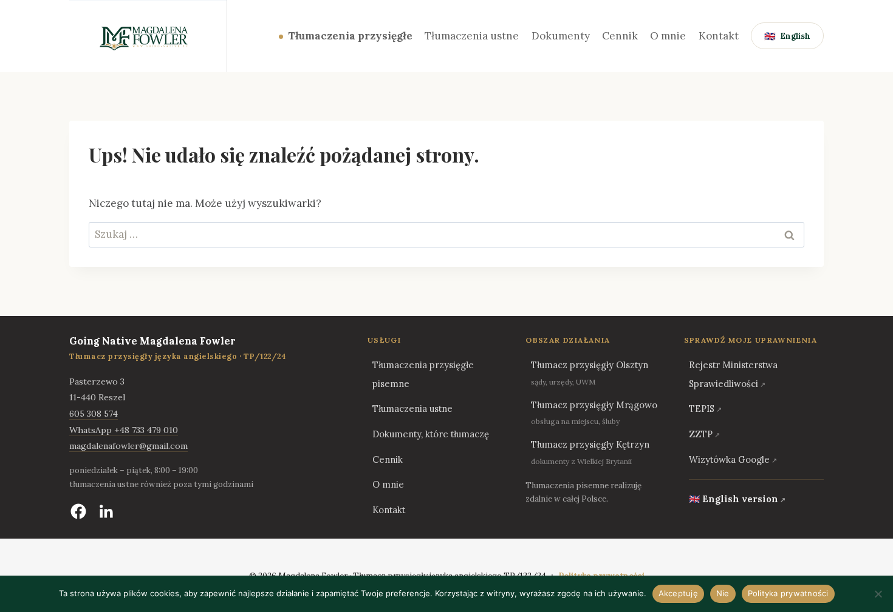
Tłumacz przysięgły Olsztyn (589, 365)
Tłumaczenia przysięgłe (350, 35)
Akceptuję (678, 593)
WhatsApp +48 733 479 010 (123, 430)
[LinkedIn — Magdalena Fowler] (106, 511)
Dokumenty (561, 35)
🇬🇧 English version (733, 499)
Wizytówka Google (729, 459)
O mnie (668, 35)
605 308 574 (93, 413)
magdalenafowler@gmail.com (128, 445)
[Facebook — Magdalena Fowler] (78, 511)
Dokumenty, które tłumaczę (430, 434)
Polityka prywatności (788, 593)
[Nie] (878, 594)
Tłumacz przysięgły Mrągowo (594, 405)
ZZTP (701, 434)
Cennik (620, 35)
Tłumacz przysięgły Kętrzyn (590, 444)
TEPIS (701, 408)
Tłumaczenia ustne (472, 35)
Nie (723, 593)
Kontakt (719, 35)
